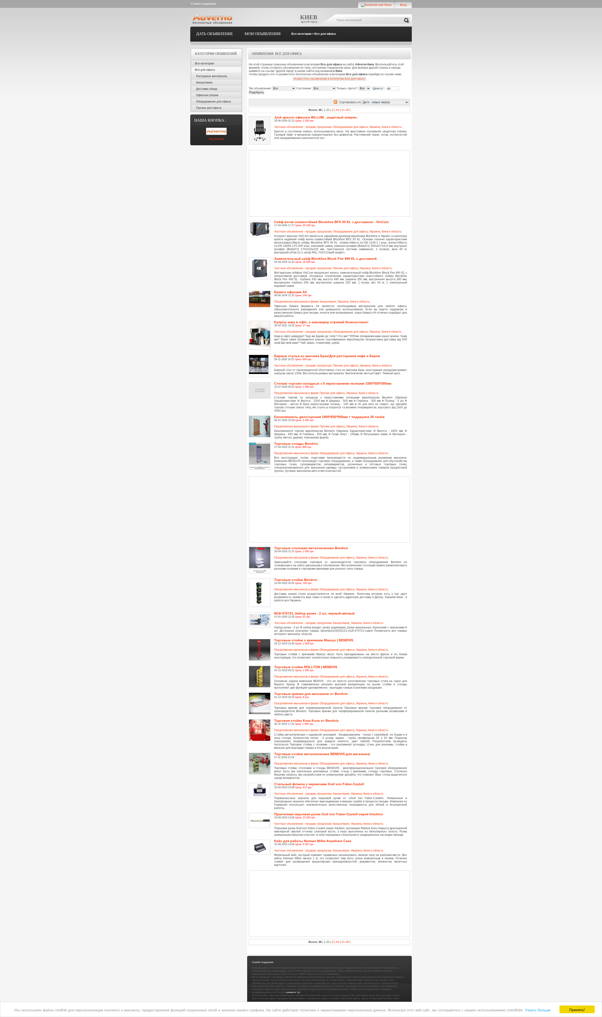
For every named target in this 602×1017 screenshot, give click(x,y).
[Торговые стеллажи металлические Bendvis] (260, 548)
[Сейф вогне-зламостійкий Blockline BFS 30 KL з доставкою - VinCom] (260, 222)
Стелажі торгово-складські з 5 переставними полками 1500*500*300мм (332, 383)
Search (406, 20)
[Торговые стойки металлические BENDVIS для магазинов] (260, 754)
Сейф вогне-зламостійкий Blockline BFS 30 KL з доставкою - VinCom (331, 222)
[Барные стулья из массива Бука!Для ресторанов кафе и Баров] (260, 356)
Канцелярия (204, 82)
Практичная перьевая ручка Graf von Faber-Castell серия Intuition (328, 814)
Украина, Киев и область (385, 127)
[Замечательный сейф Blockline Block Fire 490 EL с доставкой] (260, 259)
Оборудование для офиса (213, 101)
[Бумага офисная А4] (260, 292)
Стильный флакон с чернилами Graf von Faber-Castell (319, 784)
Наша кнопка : (210, 120)
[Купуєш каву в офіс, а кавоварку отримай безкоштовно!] (260, 322)
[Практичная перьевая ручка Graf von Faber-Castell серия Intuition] (260, 814)
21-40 (335, 110)
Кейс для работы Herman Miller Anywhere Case (312, 841)
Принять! (577, 1009)
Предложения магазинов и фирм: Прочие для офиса (309, 393)
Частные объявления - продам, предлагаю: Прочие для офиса (316, 268)
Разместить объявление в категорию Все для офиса (329, 79)
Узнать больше (538, 1010)
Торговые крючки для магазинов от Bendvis (311, 694)
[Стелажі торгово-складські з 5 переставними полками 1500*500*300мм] (260, 384)
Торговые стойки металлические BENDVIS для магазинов (322, 754)
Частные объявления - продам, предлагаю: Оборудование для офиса (321, 127)
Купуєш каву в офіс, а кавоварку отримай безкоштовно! (321, 322)
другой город (309, 21)
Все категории (301, 33)
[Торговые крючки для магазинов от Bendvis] (260, 694)
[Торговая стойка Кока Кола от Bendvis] (260, 721)
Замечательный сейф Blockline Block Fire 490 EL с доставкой (325, 258)
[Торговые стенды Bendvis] (260, 444)
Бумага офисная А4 (290, 292)
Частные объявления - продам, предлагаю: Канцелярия (311, 623)
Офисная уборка (207, 95)
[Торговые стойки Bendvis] (260, 580)
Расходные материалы (211, 76)
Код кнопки (216, 139)
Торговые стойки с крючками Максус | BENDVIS (313, 640)
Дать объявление (214, 34)
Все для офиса (325, 33)
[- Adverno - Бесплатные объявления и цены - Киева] (213, 19)
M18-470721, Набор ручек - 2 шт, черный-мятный (314, 613)
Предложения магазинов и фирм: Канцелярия (305, 301)
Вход (403, 5)
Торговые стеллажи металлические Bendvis (311, 548)
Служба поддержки (203, 3)
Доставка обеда (206, 89)
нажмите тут (293, 992)
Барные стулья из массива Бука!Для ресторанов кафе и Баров (327, 356)
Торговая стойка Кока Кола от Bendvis (306, 720)
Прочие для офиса (208, 108)
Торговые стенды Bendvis (296, 443)
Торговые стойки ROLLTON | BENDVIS (305, 667)
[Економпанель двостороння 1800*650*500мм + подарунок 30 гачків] (260, 417)
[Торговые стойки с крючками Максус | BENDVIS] (260, 640)
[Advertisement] (313, 183)
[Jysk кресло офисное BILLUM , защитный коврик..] (260, 117)
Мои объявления (263, 34)
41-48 (345, 110)
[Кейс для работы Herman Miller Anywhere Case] (260, 841)
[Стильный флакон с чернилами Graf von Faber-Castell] (260, 784)
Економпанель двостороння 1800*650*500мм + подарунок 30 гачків (329, 417)
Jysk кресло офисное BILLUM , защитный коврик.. (316, 117)
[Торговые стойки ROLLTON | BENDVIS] (260, 667)
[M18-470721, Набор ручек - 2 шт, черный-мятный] (260, 613)
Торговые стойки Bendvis (295, 580)
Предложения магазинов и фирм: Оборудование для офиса (314, 453)
